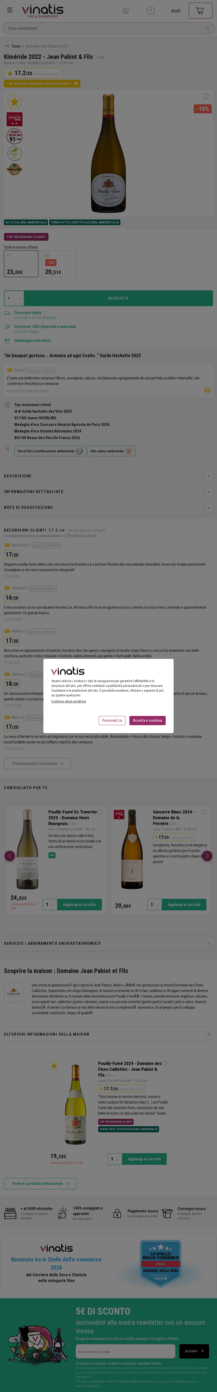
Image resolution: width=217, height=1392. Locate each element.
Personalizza (112, 720)
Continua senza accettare (68, 701)
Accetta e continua (147, 720)
